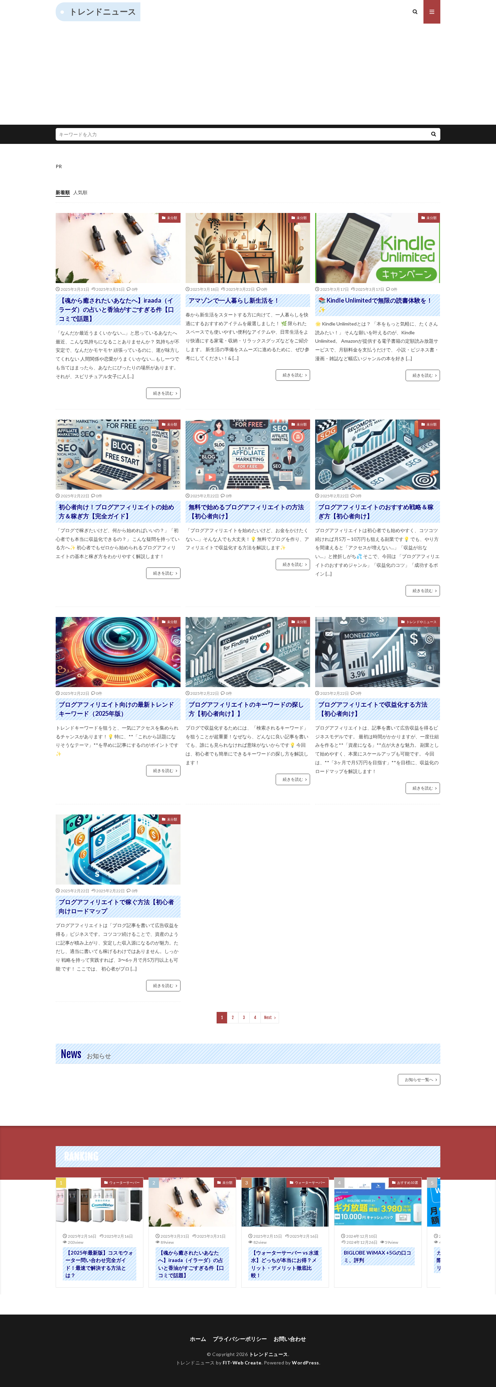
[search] (433, 134)
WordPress (305, 1362)
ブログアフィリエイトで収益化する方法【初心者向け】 (373, 709)
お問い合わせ (290, 1338)
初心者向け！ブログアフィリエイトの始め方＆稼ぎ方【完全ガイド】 (116, 511)
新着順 (63, 192)
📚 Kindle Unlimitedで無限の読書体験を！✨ (375, 305)
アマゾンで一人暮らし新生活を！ (234, 300)
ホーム (198, 1338)
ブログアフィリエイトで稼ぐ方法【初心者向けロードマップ (116, 906)
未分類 (172, 218)
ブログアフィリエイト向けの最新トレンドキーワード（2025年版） (116, 709)
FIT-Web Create (242, 1362)
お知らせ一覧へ (419, 1079)
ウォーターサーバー (124, 1182)
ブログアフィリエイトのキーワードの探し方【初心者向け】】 (246, 709)
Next (268, 1017)
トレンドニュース (102, 11)
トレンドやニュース (421, 622)
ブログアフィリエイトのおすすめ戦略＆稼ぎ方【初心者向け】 (376, 511)
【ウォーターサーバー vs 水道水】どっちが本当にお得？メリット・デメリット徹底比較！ (285, 1264)
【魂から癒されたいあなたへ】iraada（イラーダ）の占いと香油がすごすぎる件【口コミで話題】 (116, 309)
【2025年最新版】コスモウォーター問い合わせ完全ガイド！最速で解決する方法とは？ (99, 1264)
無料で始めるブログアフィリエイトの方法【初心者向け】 (246, 511)
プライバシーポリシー (240, 1338)
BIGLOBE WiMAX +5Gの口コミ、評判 (377, 1256)
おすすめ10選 (407, 1182)
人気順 (80, 192)
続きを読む (163, 393)
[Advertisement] (248, 74)
